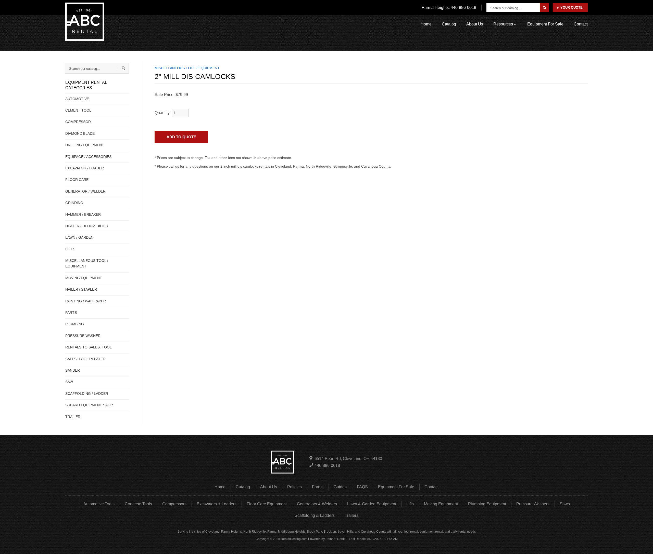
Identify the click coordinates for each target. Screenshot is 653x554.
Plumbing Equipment (487, 504)
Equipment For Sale (545, 24)
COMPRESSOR (78, 122)
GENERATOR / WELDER (85, 191)
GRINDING (74, 203)
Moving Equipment (441, 504)
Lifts (410, 504)
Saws (565, 504)
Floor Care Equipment (267, 504)
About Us (474, 24)
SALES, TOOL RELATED (85, 359)
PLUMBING (74, 324)
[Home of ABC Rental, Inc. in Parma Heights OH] (84, 22)
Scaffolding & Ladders (315, 515)
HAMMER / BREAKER (83, 214)
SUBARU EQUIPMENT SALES (89, 405)
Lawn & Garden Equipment (371, 504)
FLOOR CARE (77, 180)
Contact (581, 24)
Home (426, 24)
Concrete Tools (138, 504)
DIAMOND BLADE (80, 133)
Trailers (351, 515)
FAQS (362, 487)
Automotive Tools (99, 504)
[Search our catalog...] (544, 7)
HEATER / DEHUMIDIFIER (86, 226)
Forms (317, 487)
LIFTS (70, 249)
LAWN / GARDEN (79, 237)
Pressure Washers (532, 504)
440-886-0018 (327, 465)
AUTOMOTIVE (77, 99)
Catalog (449, 24)
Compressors (174, 504)
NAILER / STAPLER (81, 289)
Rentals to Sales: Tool (88, 347)
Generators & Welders (317, 504)
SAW (69, 382)
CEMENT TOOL (78, 110)
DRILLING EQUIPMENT (84, 145)
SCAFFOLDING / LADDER (86, 393)
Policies (294, 487)
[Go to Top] (643, 544)
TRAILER (72, 417)
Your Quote (571, 7)
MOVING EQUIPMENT (83, 278)
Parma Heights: (449, 7)
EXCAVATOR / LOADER (84, 168)
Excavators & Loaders (216, 504)
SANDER (72, 370)
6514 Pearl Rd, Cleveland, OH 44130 (348, 458)
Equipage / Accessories (88, 157)
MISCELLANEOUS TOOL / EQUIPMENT (86, 263)
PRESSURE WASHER (83, 336)
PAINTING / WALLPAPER (85, 301)
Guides (340, 487)
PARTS (71, 312)
